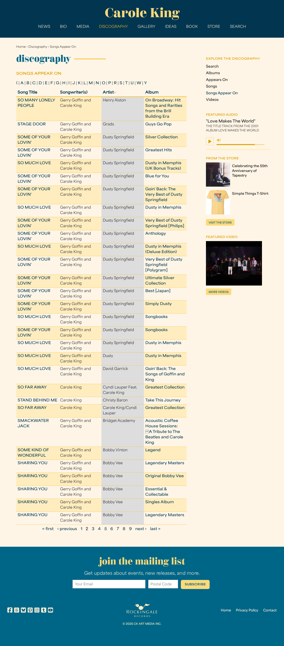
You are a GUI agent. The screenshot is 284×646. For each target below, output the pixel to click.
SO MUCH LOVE (34, 163)
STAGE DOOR (32, 124)
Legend (153, 450)
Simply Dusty (158, 304)
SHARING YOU (33, 463)
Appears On (217, 80)
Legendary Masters (164, 463)
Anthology (155, 234)
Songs (211, 86)
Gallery (146, 27)
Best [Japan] (158, 291)
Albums (213, 73)
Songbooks (156, 317)
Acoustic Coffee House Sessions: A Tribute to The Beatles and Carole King (164, 432)
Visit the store (220, 223)
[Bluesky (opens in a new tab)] (23, 611)
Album (152, 92)
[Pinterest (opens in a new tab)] (30, 611)
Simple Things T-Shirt (250, 194)
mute (219, 140)
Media (83, 27)
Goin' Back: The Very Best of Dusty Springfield (163, 195)
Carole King (142, 12)
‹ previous (67, 529)
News (44, 27)
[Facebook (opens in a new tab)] (9, 611)
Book (192, 27)
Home (21, 47)
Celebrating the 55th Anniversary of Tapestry (250, 171)
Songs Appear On (63, 47)
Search (238, 27)
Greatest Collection (165, 387)
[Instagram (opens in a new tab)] (36, 611)
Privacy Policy (247, 610)
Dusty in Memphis (163, 208)
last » (155, 529)
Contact (270, 610)
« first (48, 529)
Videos (212, 100)
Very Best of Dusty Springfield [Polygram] (163, 265)
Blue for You (157, 176)
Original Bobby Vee (164, 476)
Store (213, 27)
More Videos (219, 292)
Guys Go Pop (158, 124)
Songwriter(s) (74, 92)
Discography (113, 27)
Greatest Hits (158, 150)
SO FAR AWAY (32, 387)
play (210, 141)
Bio (63, 27)
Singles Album (159, 502)
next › (140, 529)
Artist (108, 92)
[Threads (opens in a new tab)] (16, 611)
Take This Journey (163, 400)
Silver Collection (161, 137)
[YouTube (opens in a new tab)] (50, 611)
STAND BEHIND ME (37, 400)
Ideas (170, 27)
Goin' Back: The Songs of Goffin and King (165, 374)
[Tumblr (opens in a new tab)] (43, 611)
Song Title (27, 92)
